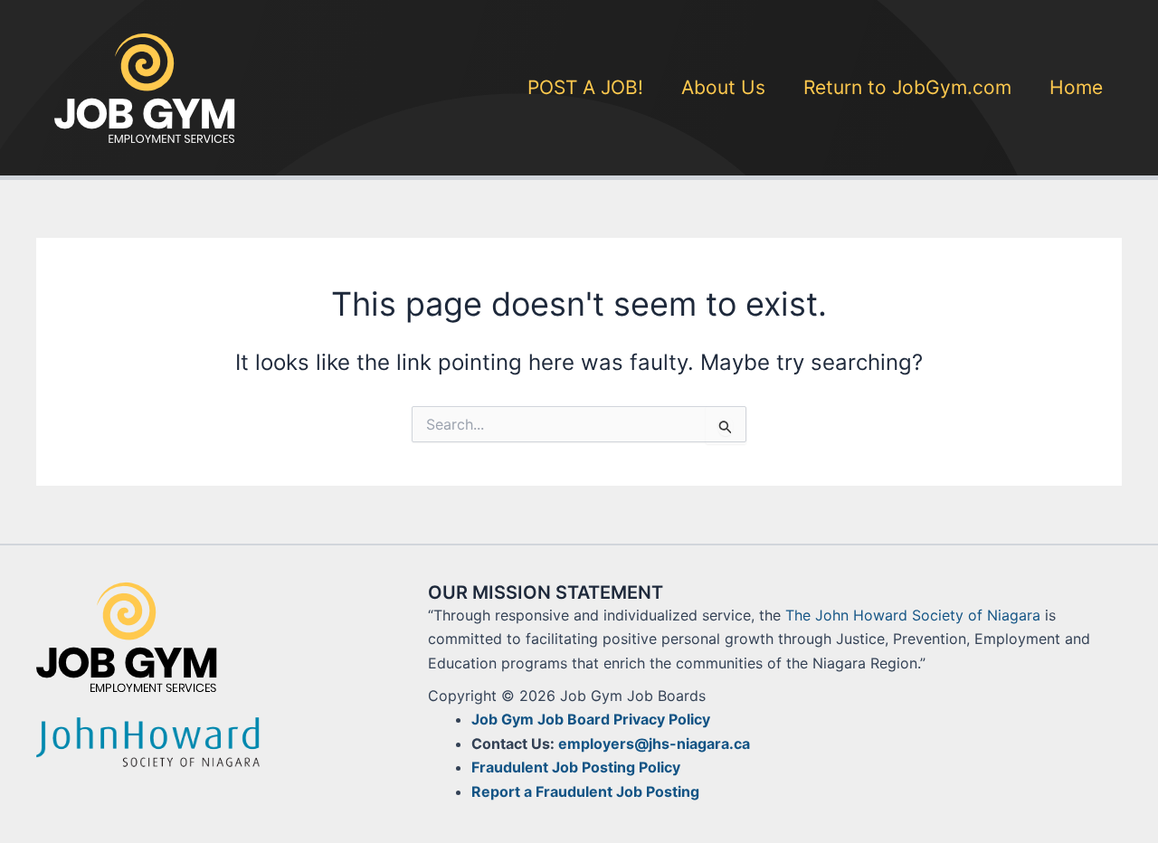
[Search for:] (579, 424)
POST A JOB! (585, 87)
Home (1076, 87)
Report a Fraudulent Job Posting (585, 791)
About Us (723, 87)
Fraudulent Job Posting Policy (575, 767)
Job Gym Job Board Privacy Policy (590, 719)
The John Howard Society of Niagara (912, 615)
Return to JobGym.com (907, 87)
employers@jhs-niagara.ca (654, 743)
